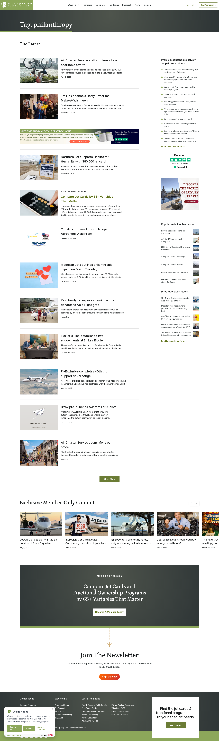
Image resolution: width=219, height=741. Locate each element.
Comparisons (27, 698)
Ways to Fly (61, 698)
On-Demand (60, 708)
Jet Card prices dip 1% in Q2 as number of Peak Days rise (38, 541)
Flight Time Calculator (121, 711)
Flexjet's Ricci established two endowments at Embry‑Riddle (82, 338)
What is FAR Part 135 (90, 721)
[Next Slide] (196, 503)
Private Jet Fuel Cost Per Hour (174, 272)
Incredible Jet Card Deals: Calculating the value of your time (85, 541)
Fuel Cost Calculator (120, 715)
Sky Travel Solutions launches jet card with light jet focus (175, 299)
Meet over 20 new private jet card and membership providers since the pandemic (180, 79)
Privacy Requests (61, 728)
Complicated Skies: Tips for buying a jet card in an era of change (181, 70)
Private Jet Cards (62, 705)
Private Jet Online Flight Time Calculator (174, 232)
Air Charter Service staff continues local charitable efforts (89, 62)
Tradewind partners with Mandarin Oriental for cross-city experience (176, 333)
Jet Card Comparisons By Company (172, 240)
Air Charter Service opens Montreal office (86, 445)
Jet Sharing (59, 711)
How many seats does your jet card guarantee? (179, 95)
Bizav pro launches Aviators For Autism (88, 407)
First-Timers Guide (89, 708)
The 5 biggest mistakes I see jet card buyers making (180, 102)
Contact (147, 5)
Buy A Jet (59, 718)
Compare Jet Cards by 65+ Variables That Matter (87, 199)
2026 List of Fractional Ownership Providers (175, 248)
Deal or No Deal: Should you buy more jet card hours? (176, 541)
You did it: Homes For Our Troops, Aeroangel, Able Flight (84, 231)
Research (126, 5)
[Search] (187, 4)
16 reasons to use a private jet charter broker (180, 124)
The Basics (113, 5)
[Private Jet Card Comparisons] (16, 5)
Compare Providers (28, 705)
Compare (100, 5)
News (137, 5)
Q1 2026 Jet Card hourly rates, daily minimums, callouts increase (131, 541)
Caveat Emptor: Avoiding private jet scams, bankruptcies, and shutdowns (180, 139)
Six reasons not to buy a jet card (178, 119)
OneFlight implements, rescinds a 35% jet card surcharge (175, 317)
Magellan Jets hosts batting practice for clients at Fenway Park (174, 308)
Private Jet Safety (89, 718)
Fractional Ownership (63, 715)
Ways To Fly (73, 5)
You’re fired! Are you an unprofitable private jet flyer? (179, 88)
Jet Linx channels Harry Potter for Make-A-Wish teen (85, 98)
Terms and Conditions (78, 728)
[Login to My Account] (193, 4)
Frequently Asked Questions (93, 711)
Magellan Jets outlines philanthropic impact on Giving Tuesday (86, 267)
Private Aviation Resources (123, 705)
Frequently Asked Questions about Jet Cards (173, 280)
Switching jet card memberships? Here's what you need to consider (181, 132)
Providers (87, 5)
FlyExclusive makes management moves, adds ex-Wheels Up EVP (175, 325)
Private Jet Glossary (90, 715)
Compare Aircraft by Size (172, 264)
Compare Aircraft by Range (173, 256)
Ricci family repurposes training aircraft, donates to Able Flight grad (89, 302)
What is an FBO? (118, 708)
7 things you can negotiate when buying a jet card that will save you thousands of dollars (181, 111)
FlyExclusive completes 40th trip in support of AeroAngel (85, 374)
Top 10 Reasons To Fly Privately (95, 705)
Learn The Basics (91, 698)
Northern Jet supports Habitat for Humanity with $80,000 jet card (85, 159)
